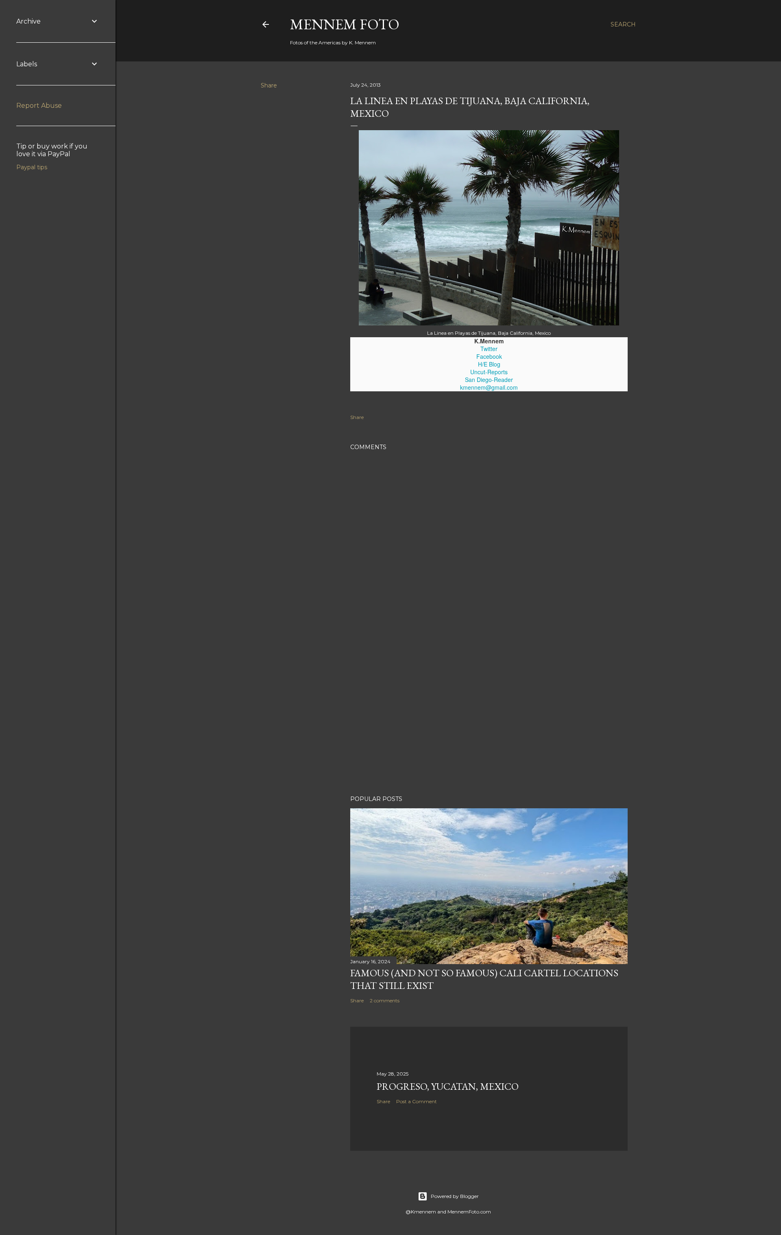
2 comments (384, 1000)
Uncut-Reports (489, 372)
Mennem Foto (344, 24)
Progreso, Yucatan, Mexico (448, 1086)
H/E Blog (489, 364)
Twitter (488, 349)
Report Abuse (39, 105)
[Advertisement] (489, 718)
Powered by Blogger (455, 1196)
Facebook (489, 356)
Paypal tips (31, 167)
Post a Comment (416, 1101)
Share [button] (269, 85)
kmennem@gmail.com (489, 387)
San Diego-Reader (489, 379)
